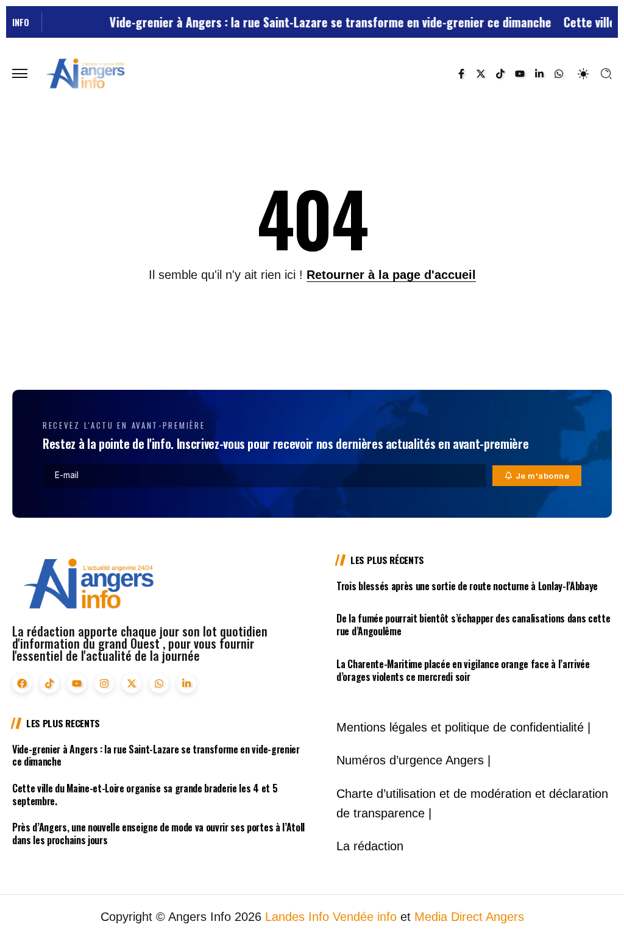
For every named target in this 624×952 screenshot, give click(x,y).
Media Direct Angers (469, 916)
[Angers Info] (85, 73)
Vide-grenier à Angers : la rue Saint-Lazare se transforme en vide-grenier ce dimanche (314, 22)
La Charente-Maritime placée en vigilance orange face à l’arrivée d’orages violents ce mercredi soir (463, 670)
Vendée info (365, 916)
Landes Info (297, 916)
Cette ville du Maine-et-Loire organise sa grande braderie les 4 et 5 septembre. (144, 794)
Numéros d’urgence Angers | (413, 760)
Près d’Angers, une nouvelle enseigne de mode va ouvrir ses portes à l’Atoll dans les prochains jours (158, 833)
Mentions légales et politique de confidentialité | (463, 727)
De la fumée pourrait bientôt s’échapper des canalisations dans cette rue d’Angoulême (473, 624)
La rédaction (369, 846)
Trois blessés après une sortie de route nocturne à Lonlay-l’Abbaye (467, 586)
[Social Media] (461, 73)
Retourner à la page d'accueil (391, 274)
